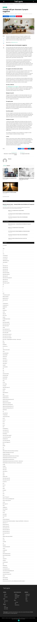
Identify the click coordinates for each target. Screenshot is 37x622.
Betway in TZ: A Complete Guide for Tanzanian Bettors (16, 210)
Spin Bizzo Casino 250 (6, 526)
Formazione (4, 385)
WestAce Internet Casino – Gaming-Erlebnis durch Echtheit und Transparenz (18, 204)
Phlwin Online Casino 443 (6, 478)
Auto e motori (5, 315)
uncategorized (5, 550)
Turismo (4, 548)
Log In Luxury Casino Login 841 (7, 435)
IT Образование (5, 414)
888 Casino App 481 (5, 296)
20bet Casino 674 (5, 281)
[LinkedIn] (4, 43)
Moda (26, 598)
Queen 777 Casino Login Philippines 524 (8, 498)
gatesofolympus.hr (5, 392)
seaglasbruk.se (5, 507)
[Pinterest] (4, 45)
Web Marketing (5, 565)
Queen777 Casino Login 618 (7, 500)
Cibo (3, 370)
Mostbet (4, 445)
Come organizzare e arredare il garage (9, 192)
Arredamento (5, 7)
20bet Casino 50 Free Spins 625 (7, 277)
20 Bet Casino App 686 (6, 272)
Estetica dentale (5, 377)
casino (4, 351)
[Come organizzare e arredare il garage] (10, 186)
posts (3, 493)
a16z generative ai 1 (6, 305)
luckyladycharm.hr (5, 438)
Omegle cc (4, 466)
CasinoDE (4, 365)
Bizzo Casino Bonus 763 (6, 329)
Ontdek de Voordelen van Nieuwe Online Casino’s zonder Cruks (17, 238)
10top (3, 248)
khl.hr (3, 426)
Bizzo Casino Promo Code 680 (7, 337)
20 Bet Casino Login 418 (6, 274)
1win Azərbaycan (5, 255)
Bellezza (4, 320)
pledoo (4, 488)
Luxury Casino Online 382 (6, 440)
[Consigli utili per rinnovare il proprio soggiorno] (18, 26)
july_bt (4, 421)
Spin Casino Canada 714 (6, 529)
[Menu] (3, 1)
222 (3, 284)
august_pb (4, 313)
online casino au (5, 471)
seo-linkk (4, 510)
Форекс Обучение (5, 579)
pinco (3, 483)
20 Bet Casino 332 (5, 267)
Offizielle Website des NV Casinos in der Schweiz (9, 457)
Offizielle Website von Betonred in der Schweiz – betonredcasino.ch (12, 462)
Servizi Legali (4, 514)
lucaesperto (5, 205)
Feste (3, 380)
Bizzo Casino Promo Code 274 (7, 334)
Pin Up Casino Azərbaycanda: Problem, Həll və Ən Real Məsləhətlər (18, 234)
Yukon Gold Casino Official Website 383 (8, 570)
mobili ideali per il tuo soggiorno (13, 86)
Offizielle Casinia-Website (6, 454)
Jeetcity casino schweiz (6, 416)
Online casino (5, 469)
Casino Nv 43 (4, 358)
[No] (35, 619)
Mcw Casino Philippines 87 (6, 442)
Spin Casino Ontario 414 (6, 531)
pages (4, 474)
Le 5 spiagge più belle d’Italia (24, 153)
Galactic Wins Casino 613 (6, 387)
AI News (4, 308)
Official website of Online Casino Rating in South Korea (10, 450)
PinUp (3, 486)
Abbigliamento (28, 594)
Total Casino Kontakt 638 (6, 546)
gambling (4, 389)
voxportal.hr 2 (5, 558)
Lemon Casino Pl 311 (6, 430)
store (3, 538)
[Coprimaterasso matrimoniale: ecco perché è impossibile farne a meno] (26, 172)
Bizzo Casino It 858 (5, 332)
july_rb (4, 423)
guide (3, 394)
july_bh (4, 418)
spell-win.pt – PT (5, 522)
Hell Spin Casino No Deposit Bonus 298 (8, 399)
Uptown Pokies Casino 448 (6, 555)
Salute (4, 505)
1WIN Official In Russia (6, 260)
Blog (3, 341)
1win (3, 253)
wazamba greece (5, 562)
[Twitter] (4, 41)
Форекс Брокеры (5, 577)
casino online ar (5, 361)
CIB (3, 368)
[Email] (4, 48)
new (3, 447)
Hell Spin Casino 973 (5, 397)
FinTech (4, 382)
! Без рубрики (5, 245)
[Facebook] (4, 38)
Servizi (4, 512)
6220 (3, 293)
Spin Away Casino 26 (6, 524)
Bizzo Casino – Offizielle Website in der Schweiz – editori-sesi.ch (12, 339)
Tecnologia (4, 541)
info (3, 411)
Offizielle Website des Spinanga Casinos (8, 459)
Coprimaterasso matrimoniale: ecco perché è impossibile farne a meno (26, 179)
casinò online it (5, 363)
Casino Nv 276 (5, 356)
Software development (6, 519)
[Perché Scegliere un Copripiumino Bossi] (10, 172)
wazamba (4, 560)
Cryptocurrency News (6, 373)
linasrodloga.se (5, 433)
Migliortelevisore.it (15, 42)
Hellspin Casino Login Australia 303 (8, 404)
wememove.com (5, 567)
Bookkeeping (4, 344)
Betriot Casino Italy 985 (6, 322)
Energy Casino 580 (5, 375)
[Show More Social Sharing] (23, 16)
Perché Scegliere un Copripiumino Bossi (10, 178)
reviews (4, 502)
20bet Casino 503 (5, 279)
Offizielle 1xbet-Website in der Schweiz (8, 452)
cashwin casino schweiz (6, 349)
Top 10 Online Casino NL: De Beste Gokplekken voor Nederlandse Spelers (19, 213)
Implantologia (5, 409)
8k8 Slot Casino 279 (5, 298)
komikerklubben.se (5, 428)
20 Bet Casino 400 (5, 269)
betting (4, 327)
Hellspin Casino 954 (5, 401)
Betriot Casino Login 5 (6, 325)
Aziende (4, 317)
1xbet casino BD (5, 262)
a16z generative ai (5, 303)
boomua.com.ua (5, 346)
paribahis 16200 (5, 476)
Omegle (4, 464)
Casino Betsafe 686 (5, 353)
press (3, 495)
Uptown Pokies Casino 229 (6, 553)
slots (3, 517)
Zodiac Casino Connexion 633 (7, 574)
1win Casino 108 (5, 257)
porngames (4, 490)
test (3, 543)
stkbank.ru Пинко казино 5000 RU (7, 536)
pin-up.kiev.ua (5, 481)
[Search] (33, 1)
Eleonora (9, 158)
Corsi (5, 595)
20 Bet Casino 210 (5, 265)
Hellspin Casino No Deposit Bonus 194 (8, 406)
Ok (18, 620)
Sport (3, 534)
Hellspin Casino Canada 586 (7, 402)
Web (15, 603)
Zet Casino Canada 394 (6, 572)
